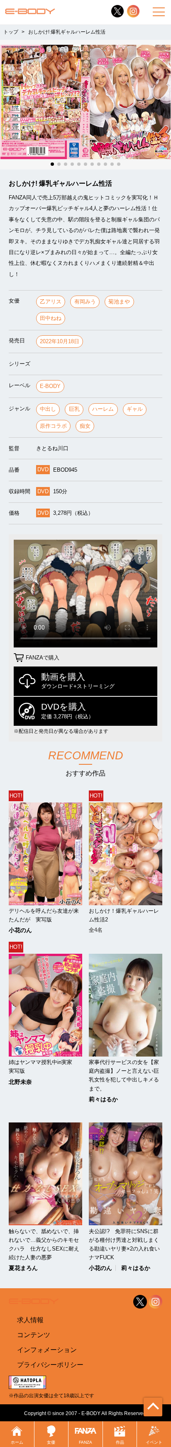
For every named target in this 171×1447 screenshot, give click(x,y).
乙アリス (50, 301)
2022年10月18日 (59, 341)
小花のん (20, 930)
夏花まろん (23, 1268)
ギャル (135, 409)
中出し (48, 409)
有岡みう (85, 301)
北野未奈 (20, 1082)
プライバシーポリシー (50, 1364)
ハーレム (103, 409)
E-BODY (50, 386)
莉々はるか (103, 1099)
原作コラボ (53, 426)
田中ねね (50, 318)
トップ (10, 32)
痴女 (85, 426)
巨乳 (74, 409)
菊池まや (119, 301)
